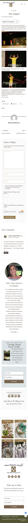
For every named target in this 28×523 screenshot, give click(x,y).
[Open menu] (24, 4)
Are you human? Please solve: (12, 192)
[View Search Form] (21, 4)
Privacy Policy (14, 516)
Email (6, 181)
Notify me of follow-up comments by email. (14, 206)
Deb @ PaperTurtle (14, 236)
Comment (7, 151)
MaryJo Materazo (14, 123)
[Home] (11, 10)
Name (6, 174)
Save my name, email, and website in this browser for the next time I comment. (14, 187)
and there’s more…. (21, 132)
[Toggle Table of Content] (16, 22)
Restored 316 (23, 520)
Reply (6, 252)
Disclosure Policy (6, 516)
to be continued (6, 132)
